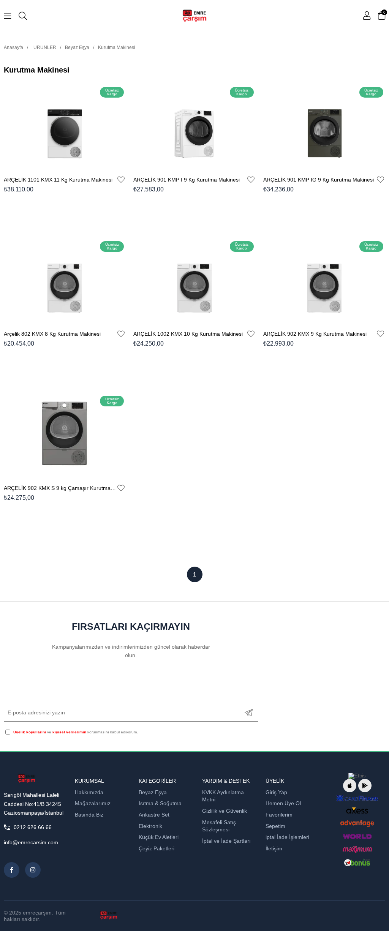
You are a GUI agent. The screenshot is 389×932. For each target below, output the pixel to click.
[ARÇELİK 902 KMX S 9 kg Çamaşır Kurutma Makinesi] (65, 434)
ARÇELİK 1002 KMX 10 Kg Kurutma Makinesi (188, 334)
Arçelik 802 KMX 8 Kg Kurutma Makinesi (52, 334)
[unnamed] (26, 778)
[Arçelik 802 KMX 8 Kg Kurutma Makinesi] (65, 280)
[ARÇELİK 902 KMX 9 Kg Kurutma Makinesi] (324, 280)
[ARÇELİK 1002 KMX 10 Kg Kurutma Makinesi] (194, 280)
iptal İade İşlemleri (287, 837)
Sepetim (275, 826)
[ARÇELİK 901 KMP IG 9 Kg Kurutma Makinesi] (324, 125)
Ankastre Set (154, 815)
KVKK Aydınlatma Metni (223, 796)
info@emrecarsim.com (31, 842)
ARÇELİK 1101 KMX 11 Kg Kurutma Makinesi (58, 180)
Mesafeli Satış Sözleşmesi (219, 826)
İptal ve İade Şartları (226, 841)
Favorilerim (279, 815)
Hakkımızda (89, 792)
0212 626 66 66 (33, 827)
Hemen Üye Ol (283, 803)
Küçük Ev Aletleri (159, 837)
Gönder (248, 712)
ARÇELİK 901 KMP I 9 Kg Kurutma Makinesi (186, 180)
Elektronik (150, 826)
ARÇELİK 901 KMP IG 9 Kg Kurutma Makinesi (318, 180)
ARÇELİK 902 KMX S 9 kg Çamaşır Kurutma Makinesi (60, 488)
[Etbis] (357, 776)
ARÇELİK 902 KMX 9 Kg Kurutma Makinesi (315, 334)
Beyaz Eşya (153, 792)
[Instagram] (33, 870)
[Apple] (349, 785)
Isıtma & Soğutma (160, 803)
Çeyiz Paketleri (156, 848)
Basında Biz (89, 815)
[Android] (365, 785)
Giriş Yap (276, 792)
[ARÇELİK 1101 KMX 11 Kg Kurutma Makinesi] (65, 125)
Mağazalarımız (93, 803)
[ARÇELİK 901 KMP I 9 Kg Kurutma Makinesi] (194, 125)
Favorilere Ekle (121, 179)
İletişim (274, 848)
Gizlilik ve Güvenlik (224, 811)
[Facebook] (11, 870)
